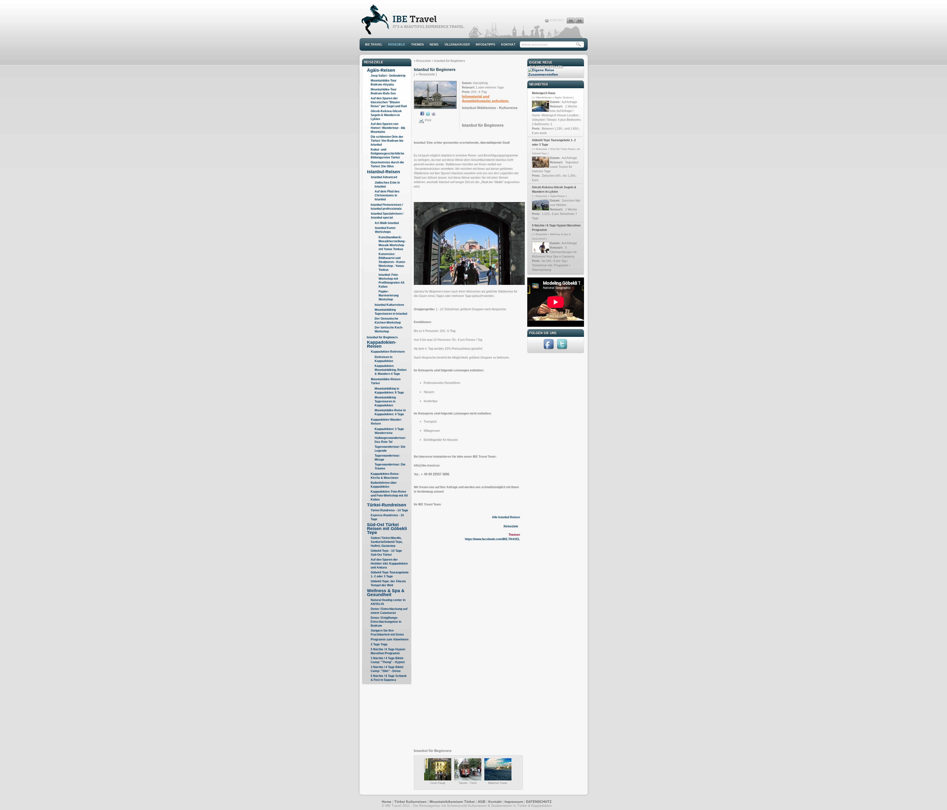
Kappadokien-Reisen (381, 344)
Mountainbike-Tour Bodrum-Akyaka (384, 82)
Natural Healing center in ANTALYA (388, 602)
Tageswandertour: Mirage (387, 457)
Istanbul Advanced (384, 177)
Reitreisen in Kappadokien (384, 359)
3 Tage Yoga (379, 644)
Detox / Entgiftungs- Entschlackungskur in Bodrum (386, 621)
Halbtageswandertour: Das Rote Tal (390, 440)
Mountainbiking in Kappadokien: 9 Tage (389, 390)
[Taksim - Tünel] (467, 779)
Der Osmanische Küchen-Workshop (388, 320)
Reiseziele (423, 61)
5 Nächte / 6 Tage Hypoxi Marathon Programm (388, 651)
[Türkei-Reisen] (412, 33)
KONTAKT (557, 20)
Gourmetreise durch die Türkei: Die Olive (387, 164)
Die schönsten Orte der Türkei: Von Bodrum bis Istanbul (387, 140)
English (579, 20)
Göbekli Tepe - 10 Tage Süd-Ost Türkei (386, 552)
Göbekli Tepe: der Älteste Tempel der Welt (388, 583)
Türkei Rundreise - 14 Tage (389, 510)
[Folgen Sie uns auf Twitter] (562, 349)
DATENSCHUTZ (539, 802)
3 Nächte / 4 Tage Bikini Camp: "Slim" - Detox (387, 669)
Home (386, 802)
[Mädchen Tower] (497, 779)
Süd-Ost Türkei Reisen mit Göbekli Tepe (387, 528)
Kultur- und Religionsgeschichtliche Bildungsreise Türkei (387, 153)
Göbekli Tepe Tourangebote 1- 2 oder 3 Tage (390, 574)
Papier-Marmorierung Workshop (389, 295)
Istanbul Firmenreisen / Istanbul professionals (387, 206)
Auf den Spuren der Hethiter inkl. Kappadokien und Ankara (389, 563)
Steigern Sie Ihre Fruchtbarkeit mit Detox (387, 632)
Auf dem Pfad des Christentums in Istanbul (387, 195)
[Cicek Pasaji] (437, 779)
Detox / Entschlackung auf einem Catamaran (389, 611)
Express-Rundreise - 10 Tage (387, 517)
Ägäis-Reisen (381, 70)
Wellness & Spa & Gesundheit (385, 592)
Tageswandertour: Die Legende (390, 448)
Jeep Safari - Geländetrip (388, 75)
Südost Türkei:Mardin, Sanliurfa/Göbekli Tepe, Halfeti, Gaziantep (387, 542)
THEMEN (417, 44)
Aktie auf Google (433, 113)
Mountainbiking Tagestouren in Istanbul (391, 311)
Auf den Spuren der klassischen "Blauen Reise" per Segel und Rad (389, 102)
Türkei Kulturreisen (410, 802)
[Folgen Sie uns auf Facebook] (549, 349)
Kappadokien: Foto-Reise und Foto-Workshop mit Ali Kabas (389, 495)
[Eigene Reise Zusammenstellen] (556, 74)
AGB (481, 802)
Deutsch (571, 20)
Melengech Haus (543, 93)
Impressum (514, 802)
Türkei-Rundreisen (386, 504)
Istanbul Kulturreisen (389, 305)
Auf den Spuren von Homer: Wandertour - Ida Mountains (388, 128)
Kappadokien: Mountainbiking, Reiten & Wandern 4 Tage (390, 370)
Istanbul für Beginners (382, 337)
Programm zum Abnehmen (389, 639)
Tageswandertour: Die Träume (390, 466)
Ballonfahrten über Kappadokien (384, 484)
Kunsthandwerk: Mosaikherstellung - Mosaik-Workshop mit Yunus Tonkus (392, 243)
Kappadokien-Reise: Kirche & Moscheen (385, 476)
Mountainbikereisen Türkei (452, 802)
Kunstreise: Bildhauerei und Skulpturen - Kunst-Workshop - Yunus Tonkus (392, 262)
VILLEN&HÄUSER (457, 44)
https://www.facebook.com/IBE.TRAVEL (492, 539)
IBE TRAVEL (373, 44)
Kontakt (495, 802)
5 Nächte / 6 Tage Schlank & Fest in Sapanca (389, 678)
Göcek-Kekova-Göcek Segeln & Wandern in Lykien (386, 115)
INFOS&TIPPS (485, 44)
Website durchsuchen (534, 44)
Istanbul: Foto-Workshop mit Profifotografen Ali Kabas (391, 280)
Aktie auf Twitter (428, 113)
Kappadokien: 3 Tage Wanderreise (389, 431)
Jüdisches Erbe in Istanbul (387, 184)
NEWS (434, 44)
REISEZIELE (396, 44)
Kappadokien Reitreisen (388, 351)
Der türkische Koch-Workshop (389, 329)
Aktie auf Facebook (422, 113)
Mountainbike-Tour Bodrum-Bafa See (384, 91)
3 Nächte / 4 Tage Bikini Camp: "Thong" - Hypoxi (388, 660)
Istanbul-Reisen (383, 171)
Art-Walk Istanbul (387, 223)
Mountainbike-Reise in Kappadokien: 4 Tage (390, 412)
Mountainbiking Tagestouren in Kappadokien (385, 401)
